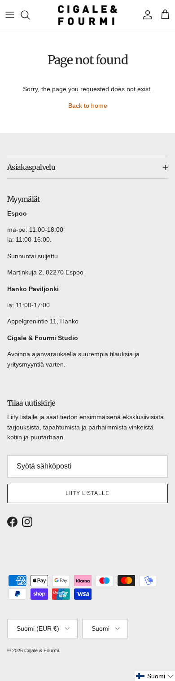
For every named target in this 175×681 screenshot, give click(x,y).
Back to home (87, 105)
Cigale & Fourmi (41, 650)
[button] (155, 676)
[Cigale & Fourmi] (87, 14)
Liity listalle (87, 493)
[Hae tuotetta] (29, 15)
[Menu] (10, 15)
